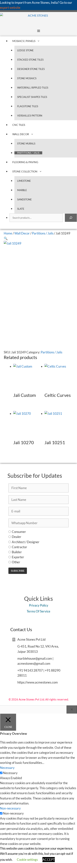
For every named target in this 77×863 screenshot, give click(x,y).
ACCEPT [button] (48, 860)
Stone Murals (26, 143)
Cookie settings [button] (27, 860)
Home (8, 233)
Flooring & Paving (25, 162)
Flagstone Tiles (27, 106)
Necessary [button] (7, 768)
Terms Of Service (38, 611)
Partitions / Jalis (28, 152)
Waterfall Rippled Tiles (32, 87)
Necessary (10, 773)
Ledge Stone (25, 50)
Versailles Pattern (29, 115)
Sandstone (24, 199)
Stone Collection (24, 171)
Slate (20, 208)
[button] (6, 238)
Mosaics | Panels (23, 40)
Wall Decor (20, 134)
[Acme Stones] (24, 18)
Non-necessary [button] (10, 808)
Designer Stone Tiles (31, 68)
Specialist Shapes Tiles (32, 96)
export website (10, 8)
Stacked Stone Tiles (30, 59)
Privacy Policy (38, 605)
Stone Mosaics (26, 78)
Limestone (24, 180)
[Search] (71, 217)
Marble (22, 190)
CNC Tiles (18, 124)
